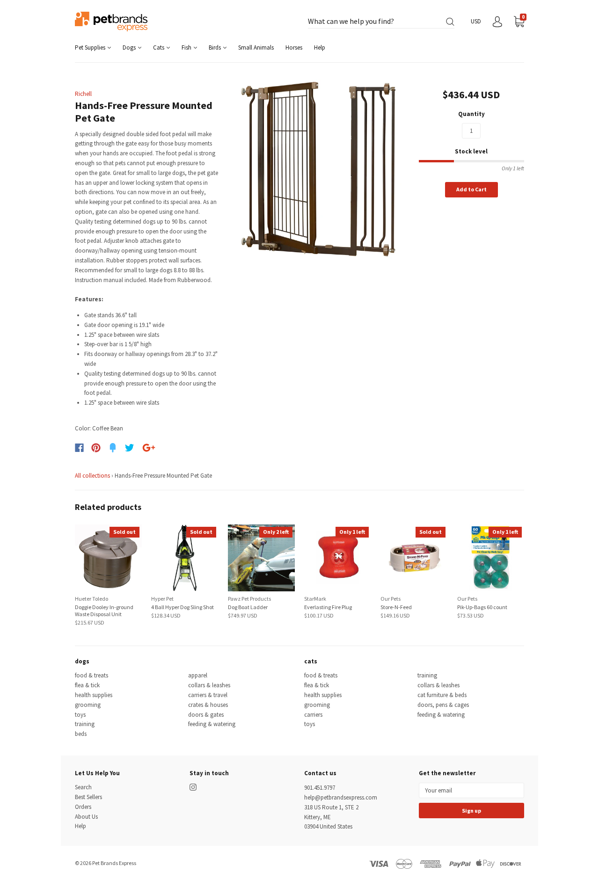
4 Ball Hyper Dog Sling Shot (182, 607)
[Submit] (450, 22)
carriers (313, 715)
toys (80, 715)
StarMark (315, 598)
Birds (215, 47)
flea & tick (87, 685)
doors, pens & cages (443, 705)
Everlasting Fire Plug (328, 607)
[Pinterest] (96, 447)
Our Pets (390, 598)
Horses (293, 47)
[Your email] (471, 790)
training (85, 724)
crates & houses (208, 705)
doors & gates (206, 715)
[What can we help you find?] (381, 22)
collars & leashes (209, 685)
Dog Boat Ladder (248, 607)
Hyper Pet (162, 598)
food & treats (91, 675)
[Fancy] (112, 447)
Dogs (130, 47)
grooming (88, 705)
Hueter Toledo (91, 598)
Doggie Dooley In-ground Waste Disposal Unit (104, 611)
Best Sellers (88, 797)
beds (81, 734)
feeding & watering (211, 724)
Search (83, 787)
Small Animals (256, 47)
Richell (83, 94)
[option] (319, 170)
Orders (83, 807)
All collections (92, 476)
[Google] (149, 447)
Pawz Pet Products (249, 598)
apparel (197, 675)
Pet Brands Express (114, 862)
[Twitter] (129, 447)
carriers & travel (207, 695)
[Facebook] (79, 447)
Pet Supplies (91, 47)
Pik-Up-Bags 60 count (482, 607)
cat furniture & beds (442, 695)
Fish (187, 47)
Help (319, 47)
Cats (159, 47)
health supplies (93, 695)
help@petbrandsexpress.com (340, 797)
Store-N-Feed (396, 607)
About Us (86, 817)
